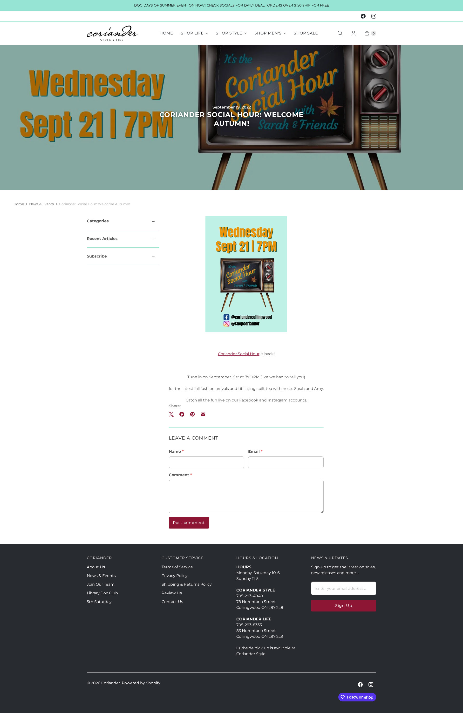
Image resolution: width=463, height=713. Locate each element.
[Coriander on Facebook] (363, 16)
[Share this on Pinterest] (192, 414)
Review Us (172, 593)
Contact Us (172, 601)
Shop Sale (306, 33)
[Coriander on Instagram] (373, 16)
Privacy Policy (175, 575)
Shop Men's (268, 33)
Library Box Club (102, 593)
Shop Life (192, 33)
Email (255, 451)
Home (166, 33)
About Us (96, 567)
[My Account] (353, 33)
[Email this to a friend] (203, 414)
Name (176, 451)
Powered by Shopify (141, 683)
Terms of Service (177, 567)
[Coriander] (112, 33)
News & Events (41, 204)
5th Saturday (99, 601)
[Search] (340, 33)
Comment (180, 475)
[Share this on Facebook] (182, 414)
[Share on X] (173, 414)
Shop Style (229, 33)
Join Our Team (101, 584)
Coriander (110, 683)
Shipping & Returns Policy (187, 584)
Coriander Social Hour (238, 354)
